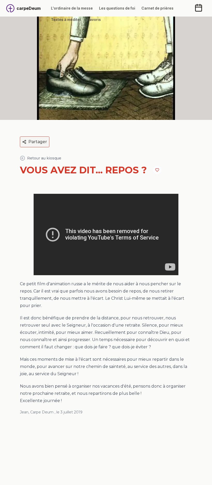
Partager (37, 141)
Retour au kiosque (44, 158)
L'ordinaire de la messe (72, 8)
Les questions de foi (117, 8)
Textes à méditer (66, 19)
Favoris (94, 19)
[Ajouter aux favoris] (157, 170)
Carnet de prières (157, 8)
